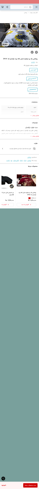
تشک (25, 161)
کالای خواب (16, 161)
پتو (11, 161)
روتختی (25, 13)
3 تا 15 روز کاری (32, 79)
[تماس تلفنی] (3, 478)
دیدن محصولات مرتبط (30, 485)
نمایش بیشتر (35, 116)
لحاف (21, 161)
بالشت (8, 161)
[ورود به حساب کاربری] (7, 7)
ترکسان (33, 62)
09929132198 (32, 90)
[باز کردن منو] (36, 7)
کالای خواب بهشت (34, 13)
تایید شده (33, 70)
